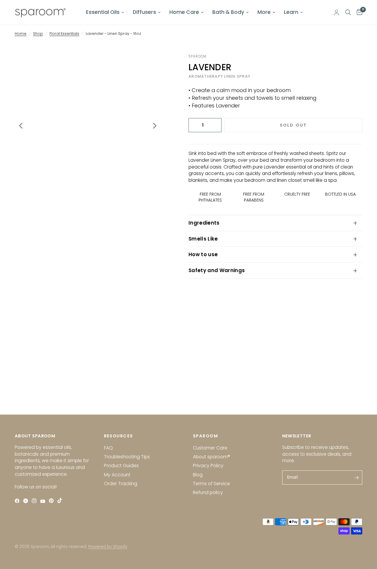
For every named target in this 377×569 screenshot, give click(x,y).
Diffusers (144, 12)
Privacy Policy (208, 465)
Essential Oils (103, 12)
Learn (291, 12)
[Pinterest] (52, 500)
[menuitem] (105, 12)
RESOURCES (118, 436)
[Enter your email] (356, 477)
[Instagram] (35, 500)
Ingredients (204, 222)
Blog (198, 474)
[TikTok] (61, 500)
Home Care (184, 12)
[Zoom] (148, 66)
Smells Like (203, 238)
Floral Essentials (64, 33)
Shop (38, 33)
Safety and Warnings (216, 270)
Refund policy (208, 492)
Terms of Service (211, 483)
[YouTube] (44, 501)
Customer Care (210, 447)
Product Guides (121, 465)
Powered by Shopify (107, 547)
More (264, 12)
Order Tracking (120, 483)
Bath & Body (228, 12)
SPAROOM (205, 436)
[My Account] (336, 12)
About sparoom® (211, 456)
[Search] (348, 12)
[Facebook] (18, 500)
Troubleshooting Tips (127, 456)
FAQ (108, 447)
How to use (203, 254)
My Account (117, 474)
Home (21, 33)
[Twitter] (27, 500)
